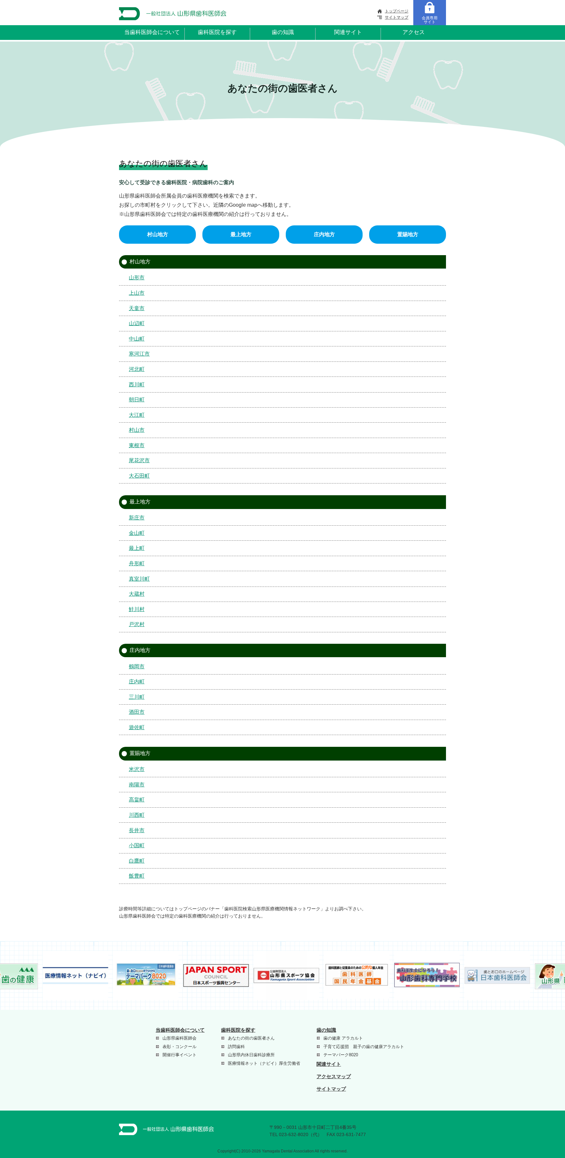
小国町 (137, 845)
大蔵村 (137, 594)
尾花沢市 (139, 460)
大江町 (137, 415)
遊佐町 (137, 727)
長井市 (137, 830)
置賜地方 (407, 234)
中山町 (137, 339)
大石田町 (139, 476)
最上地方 (241, 234)
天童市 (137, 308)
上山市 (137, 293)
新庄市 (137, 517)
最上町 (137, 548)
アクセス (413, 32)
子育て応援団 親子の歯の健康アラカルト (363, 1046)
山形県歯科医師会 (180, 1038)
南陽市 (137, 784)
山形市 (137, 277)
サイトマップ (396, 17)
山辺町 (137, 323)
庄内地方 (324, 234)
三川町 (137, 697)
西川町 (137, 384)
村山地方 (157, 234)
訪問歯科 (236, 1046)
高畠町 (137, 799)
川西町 (137, 815)
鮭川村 (137, 609)
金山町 (137, 533)
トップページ (396, 11)
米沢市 (137, 769)
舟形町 (137, 563)
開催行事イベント (180, 1054)
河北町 (137, 369)
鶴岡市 (137, 666)
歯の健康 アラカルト (343, 1038)
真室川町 (139, 579)
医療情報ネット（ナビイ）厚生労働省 (264, 1063)
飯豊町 (137, 876)
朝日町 (137, 399)
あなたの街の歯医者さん (251, 1038)
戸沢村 (137, 624)
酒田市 (137, 712)
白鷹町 (137, 861)
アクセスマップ (334, 1076)
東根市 (137, 445)
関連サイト (348, 32)
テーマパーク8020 (340, 1054)
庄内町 (137, 681)
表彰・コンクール (180, 1046)
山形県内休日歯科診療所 (251, 1054)
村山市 (137, 430)
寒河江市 (139, 354)
